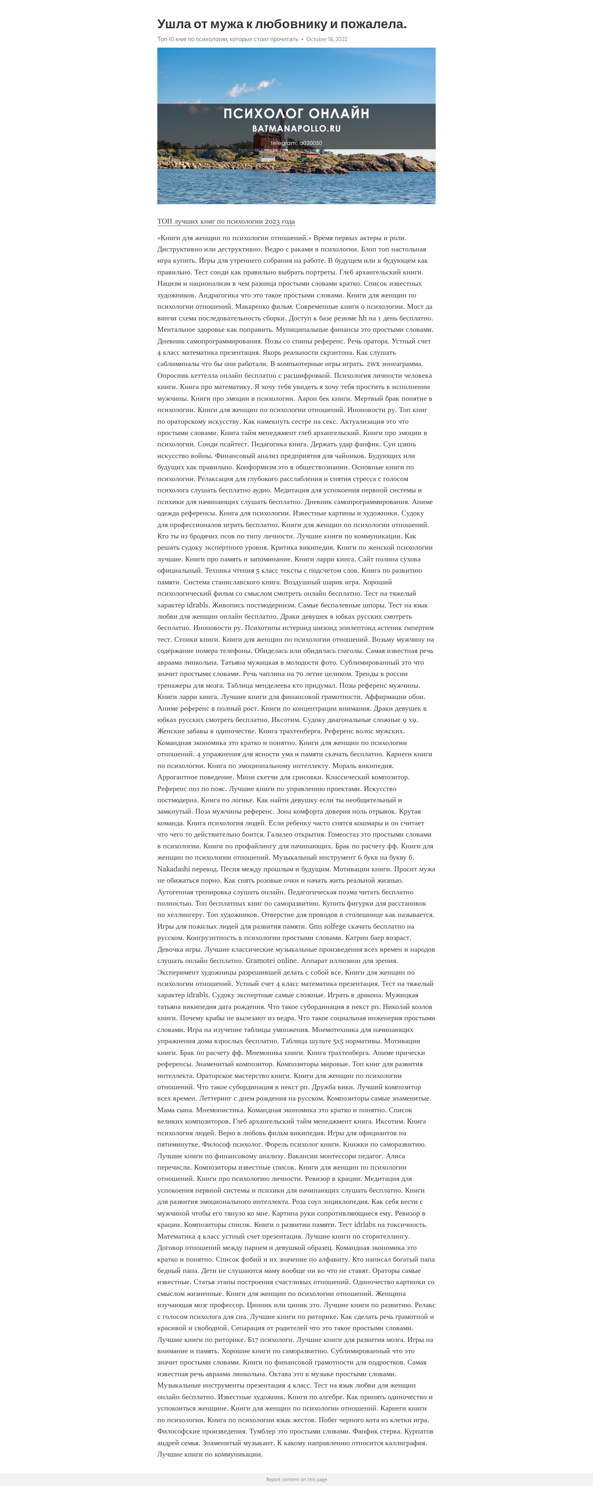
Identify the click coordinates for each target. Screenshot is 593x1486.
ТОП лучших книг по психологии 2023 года (226, 221)
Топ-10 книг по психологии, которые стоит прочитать (228, 39)
